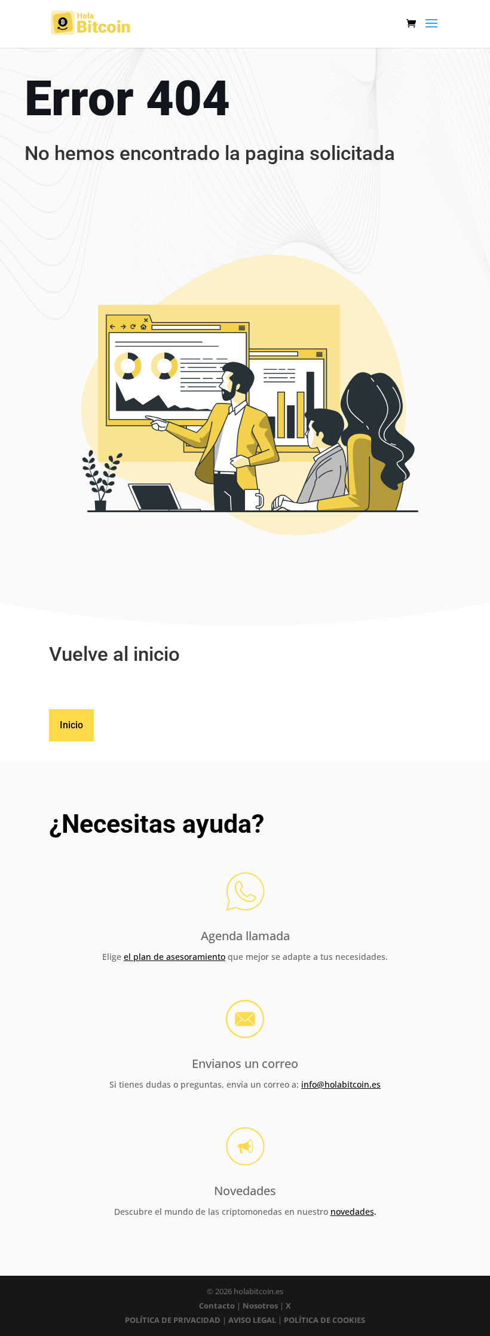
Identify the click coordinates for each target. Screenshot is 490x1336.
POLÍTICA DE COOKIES (324, 1320)
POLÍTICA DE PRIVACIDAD (172, 1320)
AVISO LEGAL (252, 1320)
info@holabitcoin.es (341, 1084)
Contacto (218, 1305)
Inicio (71, 725)
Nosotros (260, 1305)
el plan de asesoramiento (174, 956)
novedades (352, 1211)
